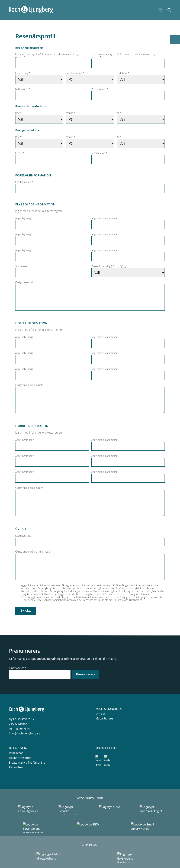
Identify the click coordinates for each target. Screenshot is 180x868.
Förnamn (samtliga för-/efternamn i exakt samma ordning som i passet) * (49, 56)
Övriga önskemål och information (33, 551)
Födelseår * (123, 73)
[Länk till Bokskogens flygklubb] (130, 857)
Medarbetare (104, 718)
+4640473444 (22, 729)
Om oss (100, 714)
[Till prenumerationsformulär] (175, 39)
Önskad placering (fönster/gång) (108, 266)
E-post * (20, 153)
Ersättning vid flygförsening (27, 762)
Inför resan (16, 753)
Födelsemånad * (75, 73)
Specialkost (21, 266)
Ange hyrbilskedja (24, 439)
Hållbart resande (20, 758)
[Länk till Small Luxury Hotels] (144, 827)
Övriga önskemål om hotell (29, 385)
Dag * (18, 113)
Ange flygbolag (23, 218)
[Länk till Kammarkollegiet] (150, 810)
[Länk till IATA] (110, 810)
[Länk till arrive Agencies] (29, 810)
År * (119, 113)
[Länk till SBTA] (90, 827)
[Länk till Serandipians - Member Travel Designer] (36, 827)
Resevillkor (16, 767)
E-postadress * (17, 668)
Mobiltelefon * (99, 153)
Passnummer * (99, 89)
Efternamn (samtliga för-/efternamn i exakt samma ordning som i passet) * (126, 56)
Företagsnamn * (24, 182)
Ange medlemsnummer (104, 218)
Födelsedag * (22, 73)
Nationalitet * (22, 89)
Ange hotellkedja (24, 337)
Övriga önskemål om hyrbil (29, 487)
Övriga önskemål (24, 282)
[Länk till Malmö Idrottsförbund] (49, 857)
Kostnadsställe (23, 535)
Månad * (70, 113)
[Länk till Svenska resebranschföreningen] (70, 810)
